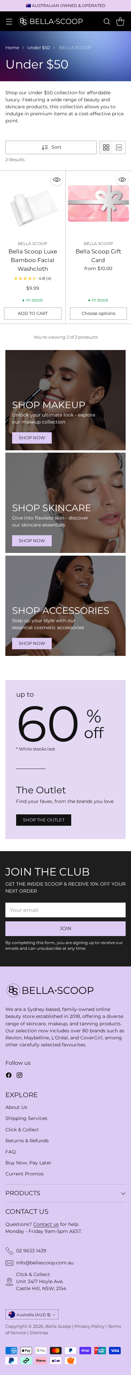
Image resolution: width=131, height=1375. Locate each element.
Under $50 (38, 47)
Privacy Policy (89, 1326)
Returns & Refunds (27, 1141)
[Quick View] (57, 180)
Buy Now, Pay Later (28, 1163)
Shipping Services (26, 1118)
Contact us (46, 1224)
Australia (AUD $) (33, 1314)
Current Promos (24, 1174)
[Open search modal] (107, 21)
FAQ (10, 1152)
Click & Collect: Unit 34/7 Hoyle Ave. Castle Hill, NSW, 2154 (41, 1281)
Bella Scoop (58, 1326)
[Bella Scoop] (51, 21)
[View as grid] (106, 147)
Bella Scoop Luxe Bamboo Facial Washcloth (32, 260)
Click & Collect (22, 1130)
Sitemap (39, 1332)
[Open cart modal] (120, 21)
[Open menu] (9, 21)
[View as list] (119, 147)
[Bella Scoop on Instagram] (19, 1076)
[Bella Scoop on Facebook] (9, 1076)
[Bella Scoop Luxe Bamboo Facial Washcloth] (33, 203)
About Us (16, 1107)
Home (12, 47)
